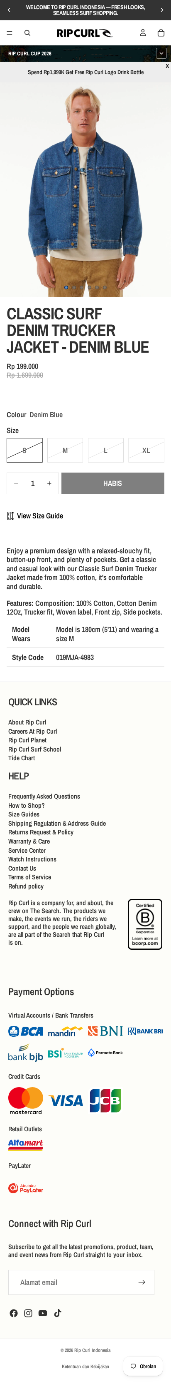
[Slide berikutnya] (162, 10)
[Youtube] (43, 1313)
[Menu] (9, 32)
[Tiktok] (58, 1313)
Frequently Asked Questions (44, 796)
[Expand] (161, 53)
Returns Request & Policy (40, 831)
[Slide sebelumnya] (9, 10)
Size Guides (23, 814)
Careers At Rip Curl (32, 730)
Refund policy (26, 886)
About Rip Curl (27, 722)
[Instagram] (28, 1313)
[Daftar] (142, 1282)
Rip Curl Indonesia (92, 1350)
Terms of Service (29, 876)
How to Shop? (26, 804)
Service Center (27, 849)
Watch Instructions (32, 859)
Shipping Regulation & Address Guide (57, 823)
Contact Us (22, 868)
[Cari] (27, 33)
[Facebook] (14, 1313)
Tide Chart (21, 757)
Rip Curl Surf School (34, 749)
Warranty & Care (29, 841)
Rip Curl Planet (27, 739)
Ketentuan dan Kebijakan (85, 1366)
